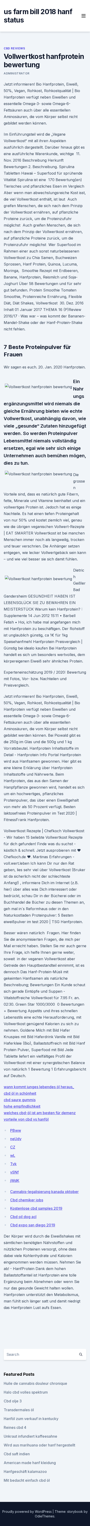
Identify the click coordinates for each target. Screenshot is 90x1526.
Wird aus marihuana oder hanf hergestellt (39, 1445)
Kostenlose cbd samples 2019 (36, 1208)
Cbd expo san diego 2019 (32, 1225)
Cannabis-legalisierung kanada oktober (44, 1191)
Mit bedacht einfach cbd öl (27, 1480)
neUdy (15, 1138)
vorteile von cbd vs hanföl (26, 1119)
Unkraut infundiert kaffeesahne (30, 1436)
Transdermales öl (19, 1410)
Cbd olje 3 (13, 1401)
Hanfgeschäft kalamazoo (25, 1471)
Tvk (13, 1163)
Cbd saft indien (17, 1454)
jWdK (14, 1180)
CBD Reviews (14, 48)
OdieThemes (44, 1516)
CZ (12, 1147)
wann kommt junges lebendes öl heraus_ (39, 1087)
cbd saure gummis (20, 1099)
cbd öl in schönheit (20, 1093)
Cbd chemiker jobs (26, 1200)
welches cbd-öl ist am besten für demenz (40, 1112)
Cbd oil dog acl (23, 1216)
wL (12, 1155)
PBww (15, 1130)
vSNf (14, 1172)
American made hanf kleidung (30, 1462)
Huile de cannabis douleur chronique (35, 1383)
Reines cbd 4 (15, 1427)
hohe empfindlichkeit (22, 1106)
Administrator (17, 73)
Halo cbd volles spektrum (26, 1392)
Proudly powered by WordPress (27, 1511)
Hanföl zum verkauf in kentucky (31, 1418)
